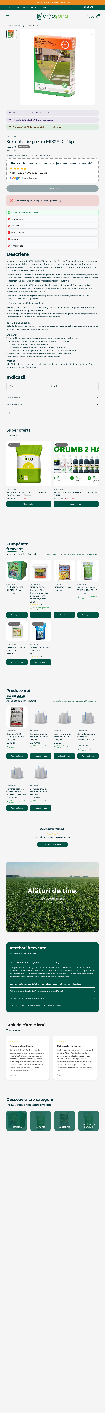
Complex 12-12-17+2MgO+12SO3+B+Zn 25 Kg (16, 737)
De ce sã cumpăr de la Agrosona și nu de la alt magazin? (37, 962)
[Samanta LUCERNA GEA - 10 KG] (40, 630)
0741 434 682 (17, 226)
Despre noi (34, 7)
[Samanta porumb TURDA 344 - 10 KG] (88, 570)
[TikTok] (95, 7)
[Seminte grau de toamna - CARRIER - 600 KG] (40, 717)
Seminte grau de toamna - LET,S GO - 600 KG (40, 792)
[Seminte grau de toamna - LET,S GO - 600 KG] (40, 772)
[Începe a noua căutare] (88, 16)
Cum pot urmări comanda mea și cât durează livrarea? (36, 1005)
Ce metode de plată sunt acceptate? (27, 998)
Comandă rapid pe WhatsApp (25, 212)
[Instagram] (88, 7)
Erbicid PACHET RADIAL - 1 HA (14, 588)
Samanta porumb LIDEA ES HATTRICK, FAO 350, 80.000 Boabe (26, 493)
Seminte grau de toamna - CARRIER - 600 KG (40, 737)
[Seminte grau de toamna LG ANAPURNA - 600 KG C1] (88, 717)
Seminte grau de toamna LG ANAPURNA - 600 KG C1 (86, 738)
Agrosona (11, 489)
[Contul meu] (92, 16)
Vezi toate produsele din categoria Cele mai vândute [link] (71, 554)
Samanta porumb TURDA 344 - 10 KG (87, 588)
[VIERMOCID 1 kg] (64, 570)
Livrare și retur (13, 397)
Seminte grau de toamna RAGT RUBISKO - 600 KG (16, 792)
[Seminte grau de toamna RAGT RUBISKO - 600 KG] (17, 772)
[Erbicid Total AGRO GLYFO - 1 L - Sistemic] (17, 630)
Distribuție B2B (22, 7)
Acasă (8, 26)
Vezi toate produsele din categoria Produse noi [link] (74, 701)
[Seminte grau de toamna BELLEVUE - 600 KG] (64, 717)
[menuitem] (10, 7)
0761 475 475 (17, 219)
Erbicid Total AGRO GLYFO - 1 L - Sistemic (16, 651)
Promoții (9, 7)
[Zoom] (92, 32)
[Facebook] (85, 7)
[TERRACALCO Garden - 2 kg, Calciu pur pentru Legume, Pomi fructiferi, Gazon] (40, 570)
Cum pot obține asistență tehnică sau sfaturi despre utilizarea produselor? (45, 984)
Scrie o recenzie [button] (52, 844)
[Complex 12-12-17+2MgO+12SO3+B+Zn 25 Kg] (17, 717)
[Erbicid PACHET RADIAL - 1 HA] (17, 570)
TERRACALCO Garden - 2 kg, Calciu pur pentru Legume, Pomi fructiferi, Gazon (39, 593)
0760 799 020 (17, 232)
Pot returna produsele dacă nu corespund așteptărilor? (36, 991)
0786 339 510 (17, 246)
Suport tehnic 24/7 (15, 404)
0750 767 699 (17, 239)
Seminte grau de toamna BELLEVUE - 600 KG (64, 737)
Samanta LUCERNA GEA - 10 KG (40, 649)
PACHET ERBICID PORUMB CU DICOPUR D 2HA (75, 493)
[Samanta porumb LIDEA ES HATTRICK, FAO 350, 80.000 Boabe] (28, 463)
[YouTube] (91, 7)
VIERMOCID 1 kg (62, 587)
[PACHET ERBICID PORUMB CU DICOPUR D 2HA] (76, 463)
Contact (44, 7)
